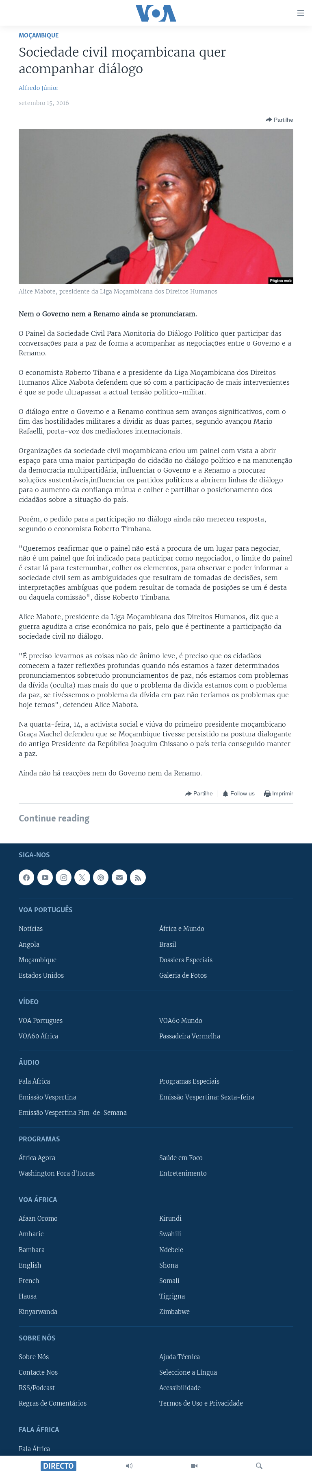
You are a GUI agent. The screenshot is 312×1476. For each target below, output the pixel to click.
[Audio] (129, 1466)
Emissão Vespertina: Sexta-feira (206, 1097)
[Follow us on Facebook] (26, 877)
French (29, 1280)
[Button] (279, 120)
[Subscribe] (119, 877)
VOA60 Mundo (180, 1021)
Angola (29, 944)
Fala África (34, 1081)
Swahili (170, 1234)
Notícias (31, 929)
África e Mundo (181, 929)
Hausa (28, 1296)
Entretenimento (183, 1173)
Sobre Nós (34, 1357)
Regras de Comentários (53, 1403)
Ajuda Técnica (179, 1357)
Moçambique (38, 35)
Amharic (31, 1234)
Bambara (32, 1249)
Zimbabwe (174, 1311)
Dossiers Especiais (185, 960)
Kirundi (170, 1218)
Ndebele (171, 1249)
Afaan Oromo (38, 1218)
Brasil (167, 944)
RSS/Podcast (37, 1388)
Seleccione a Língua (188, 1372)
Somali (169, 1280)
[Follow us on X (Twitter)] (82, 877)
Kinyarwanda (38, 1311)
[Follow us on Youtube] (45, 877)
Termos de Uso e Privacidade (201, 1403)
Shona (168, 1265)
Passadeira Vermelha (189, 1036)
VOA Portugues (41, 1021)
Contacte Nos (38, 1372)
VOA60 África (38, 1036)
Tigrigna (172, 1296)
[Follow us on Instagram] (63, 877)
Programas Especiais (189, 1081)
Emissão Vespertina (47, 1097)
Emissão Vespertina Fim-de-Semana (73, 1112)
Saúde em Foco (181, 1158)
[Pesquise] (259, 1466)
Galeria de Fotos (183, 975)
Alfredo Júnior (38, 88)
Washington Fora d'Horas (57, 1173)
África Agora (37, 1158)
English (30, 1265)
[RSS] (137, 877)
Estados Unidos (41, 975)
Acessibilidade (180, 1388)
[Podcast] (100, 877)
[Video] (194, 1466)
